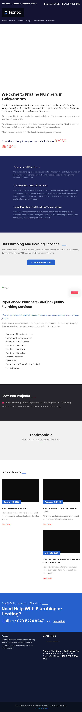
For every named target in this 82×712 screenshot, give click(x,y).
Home (4, 20)
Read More (6, 524)
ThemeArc (62, 705)
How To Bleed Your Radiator (15, 508)
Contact (50, 20)
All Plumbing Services (41, 262)
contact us (59, 621)
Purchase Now (41, 708)
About (12, 20)
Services (20, 20)
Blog (28, 20)
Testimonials (38, 20)
